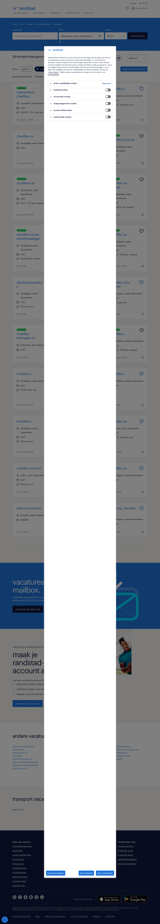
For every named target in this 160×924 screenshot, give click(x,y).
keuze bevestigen (55, 873)
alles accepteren (105, 873)
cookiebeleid (53, 75)
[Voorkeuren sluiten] (5, 920)
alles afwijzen (86, 873)
